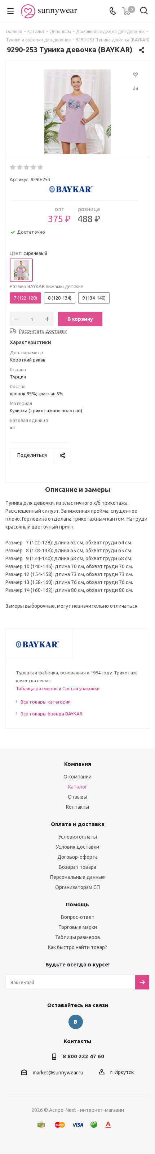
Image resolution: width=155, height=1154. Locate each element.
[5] (40, 167)
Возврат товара (77, 867)
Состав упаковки (80, 688)
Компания (77, 764)
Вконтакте (75, 1022)
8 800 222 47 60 (83, 1056)
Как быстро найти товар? (77, 947)
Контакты (77, 807)
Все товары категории (46, 701)
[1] (13, 167)
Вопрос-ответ (77, 917)
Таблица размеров (37, 688)
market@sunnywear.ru (58, 1073)
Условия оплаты (77, 837)
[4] (33, 167)
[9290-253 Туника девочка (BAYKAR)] (77, 112)
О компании (77, 777)
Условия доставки (77, 847)
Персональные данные (77, 877)
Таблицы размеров (77, 937)
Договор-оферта (77, 857)
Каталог (77, 787)
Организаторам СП (77, 887)
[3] (26, 167)
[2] (20, 167)
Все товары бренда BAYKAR (52, 713)
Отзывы (77, 797)
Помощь (77, 904)
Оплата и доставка (78, 824)
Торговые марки (77, 927)
